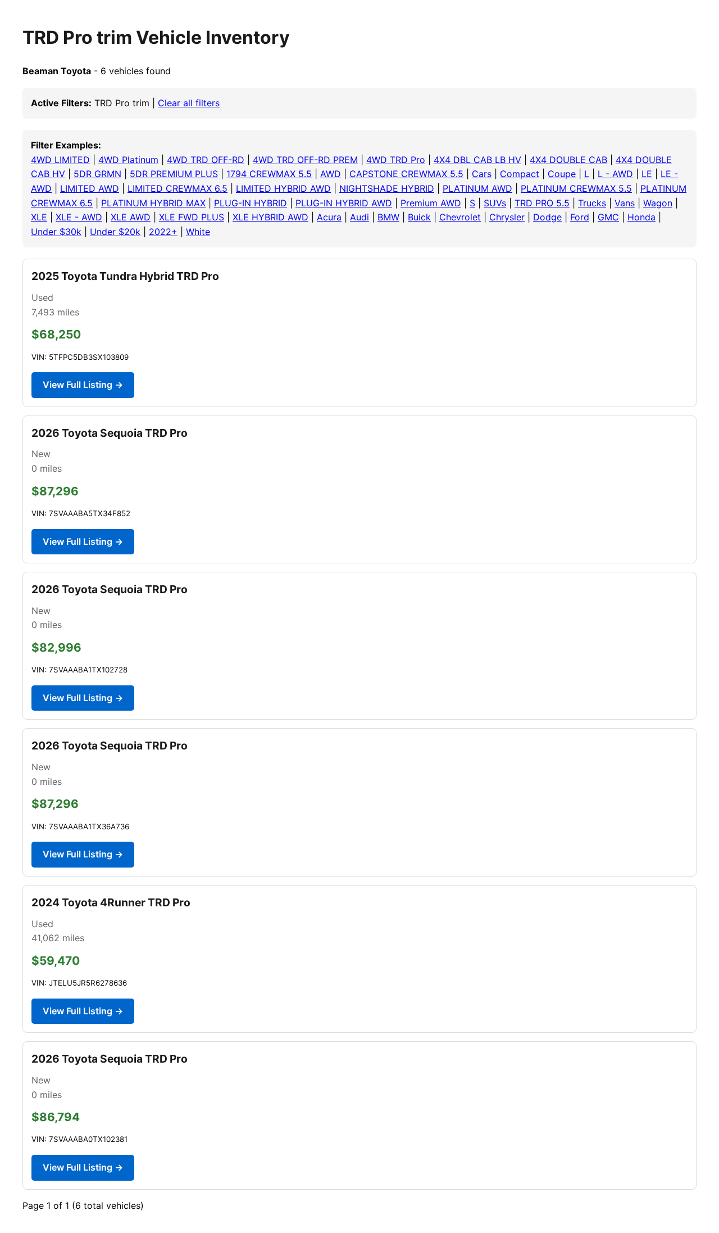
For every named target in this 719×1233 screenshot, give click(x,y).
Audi (359, 217)
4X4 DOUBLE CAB (568, 159)
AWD (330, 173)
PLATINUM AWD (477, 188)
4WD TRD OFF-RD (205, 159)
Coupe (562, 173)
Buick (419, 217)
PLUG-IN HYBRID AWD (343, 203)
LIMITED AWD (89, 188)
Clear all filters (189, 103)
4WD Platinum (128, 159)
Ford (579, 217)
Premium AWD (431, 203)
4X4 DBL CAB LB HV (477, 159)
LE (646, 173)
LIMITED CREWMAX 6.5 (177, 188)
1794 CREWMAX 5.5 (269, 173)
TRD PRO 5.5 (542, 203)
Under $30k (56, 231)
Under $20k (115, 231)
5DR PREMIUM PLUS (174, 173)
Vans (625, 203)
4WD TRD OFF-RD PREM (305, 159)
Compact (519, 173)
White (198, 231)
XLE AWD (131, 217)
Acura (329, 217)
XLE (39, 217)
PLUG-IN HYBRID (250, 203)
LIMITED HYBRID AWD (283, 188)
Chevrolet (460, 217)
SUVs (495, 203)
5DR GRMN (97, 173)
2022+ (163, 231)
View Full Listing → (83, 384)
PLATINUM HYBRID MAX (153, 203)
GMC (608, 217)
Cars (482, 173)
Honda (641, 217)
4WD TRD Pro (395, 159)
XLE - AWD (79, 217)
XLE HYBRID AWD (270, 217)
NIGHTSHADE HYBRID (386, 188)
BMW (388, 217)
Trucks (592, 203)
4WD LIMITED (60, 159)
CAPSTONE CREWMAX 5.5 (406, 173)
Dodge (547, 217)
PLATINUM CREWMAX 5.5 (576, 188)
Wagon (657, 203)
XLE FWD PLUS (191, 217)
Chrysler (507, 217)
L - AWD (615, 173)
